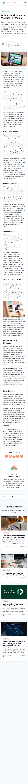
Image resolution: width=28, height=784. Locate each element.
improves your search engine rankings (15, 151)
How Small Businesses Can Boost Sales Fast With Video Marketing (13, 536)
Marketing (6, 533)
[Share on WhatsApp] (17, 456)
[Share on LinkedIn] (14, 456)
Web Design (5, 11)
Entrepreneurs (7, 570)
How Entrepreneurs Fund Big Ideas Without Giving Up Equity (13, 574)
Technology (6, 638)
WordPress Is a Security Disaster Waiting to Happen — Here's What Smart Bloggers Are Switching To (13, 644)
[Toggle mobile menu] (25, 2)
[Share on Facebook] (10, 456)
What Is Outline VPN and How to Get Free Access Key (13, 605)
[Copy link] (21, 456)
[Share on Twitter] (6, 456)
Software (6, 601)
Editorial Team (10, 42)
